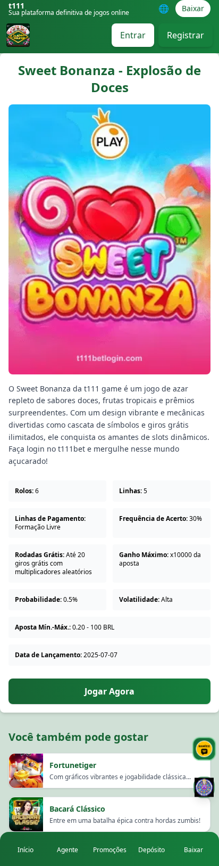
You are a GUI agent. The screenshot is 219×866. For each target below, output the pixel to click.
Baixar (193, 8)
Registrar (185, 35)
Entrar (133, 35)
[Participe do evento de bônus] (204, 791)
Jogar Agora (109, 691)
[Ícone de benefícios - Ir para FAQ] (204, 748)
